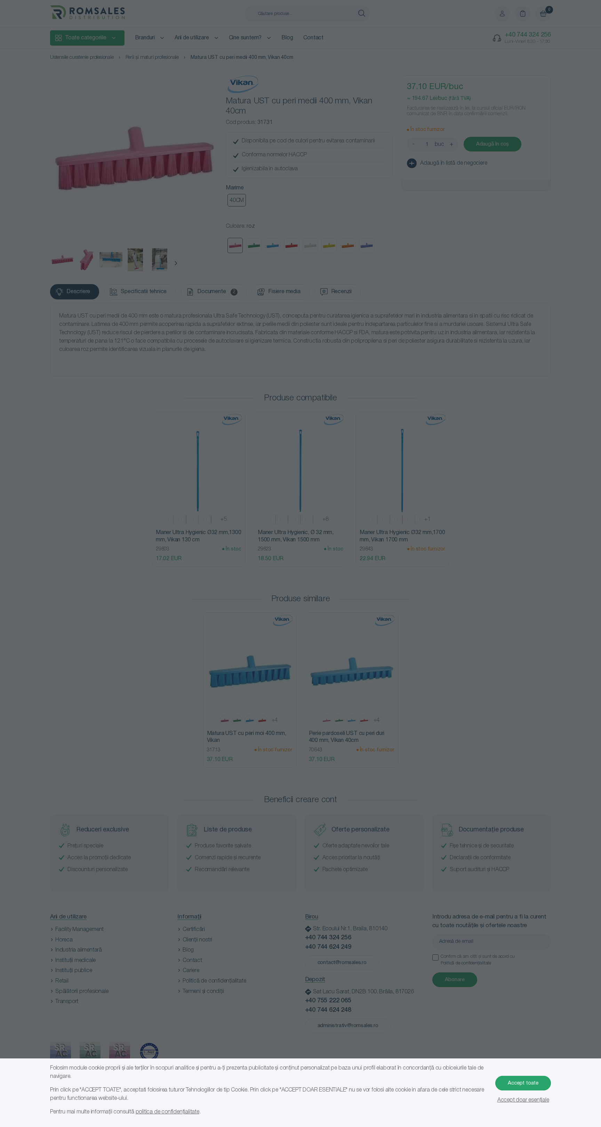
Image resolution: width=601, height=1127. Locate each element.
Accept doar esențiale (523, 1100)
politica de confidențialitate (167, 1112)
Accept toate (523, 1083)
